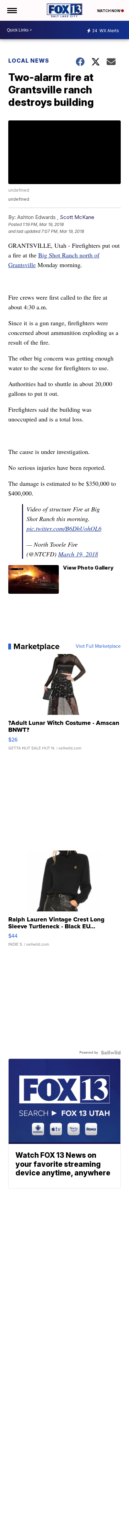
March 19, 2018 (78, 554)
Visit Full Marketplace (98, 646)
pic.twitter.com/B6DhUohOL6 (63, 528)
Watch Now (109, 11)
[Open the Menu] (11, 10)
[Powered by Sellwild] (111, 1052)
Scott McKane (77, 217)
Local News (28, 60)
